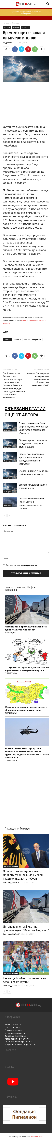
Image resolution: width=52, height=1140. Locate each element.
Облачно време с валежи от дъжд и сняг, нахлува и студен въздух (33, 443)
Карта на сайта (37, 1136)
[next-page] (9, 515)
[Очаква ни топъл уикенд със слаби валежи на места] (10, 474)
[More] (42, 49)
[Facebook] (15, 49)
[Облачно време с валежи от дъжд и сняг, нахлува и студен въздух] (10, 444)
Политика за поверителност (19, 1041)
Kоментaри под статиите (17, 1038)
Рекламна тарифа (13, 1030)
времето (17, 339)
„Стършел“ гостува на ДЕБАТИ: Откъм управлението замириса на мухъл (27, 669)
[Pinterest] (28, 49)
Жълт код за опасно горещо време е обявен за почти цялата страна (26, 708)
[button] (5, 4)
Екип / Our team (12, 1027)
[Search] (48, 4)
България (16, 23)
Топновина (25, 28)
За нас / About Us (13, 1024)
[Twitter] (21, 49)
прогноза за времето (32, 339)
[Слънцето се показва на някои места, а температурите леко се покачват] (10, 502)
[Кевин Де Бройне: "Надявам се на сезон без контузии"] (26, 958)
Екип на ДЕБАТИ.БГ (11, 882)
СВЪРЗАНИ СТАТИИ (25, 408)
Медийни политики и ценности (20, 1044)
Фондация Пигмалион (15, 1036)
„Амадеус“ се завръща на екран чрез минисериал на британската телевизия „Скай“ (37, 379)
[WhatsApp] (35, 49)
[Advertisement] (26, 104)
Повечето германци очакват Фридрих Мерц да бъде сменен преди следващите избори (23, 875)
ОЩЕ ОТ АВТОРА (22, 414)
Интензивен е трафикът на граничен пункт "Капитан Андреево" (26, 628)
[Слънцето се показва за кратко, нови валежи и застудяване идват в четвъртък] (10, 457)
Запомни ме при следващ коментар (21, 565)
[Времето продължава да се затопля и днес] (10, 488)
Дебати (8, 43)
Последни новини (11, 867)
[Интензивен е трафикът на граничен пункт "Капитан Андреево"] (26, 906)
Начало (6, 23)
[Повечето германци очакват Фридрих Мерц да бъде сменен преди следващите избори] (26, 851)
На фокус (16, 28)
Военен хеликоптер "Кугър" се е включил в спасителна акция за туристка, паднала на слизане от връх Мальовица (27, 753)
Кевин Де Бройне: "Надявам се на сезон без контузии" (24, 980)
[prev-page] (4, 515)
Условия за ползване (15, 1033)
